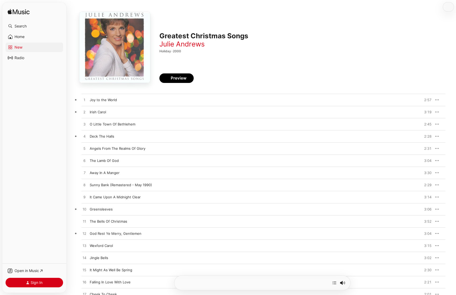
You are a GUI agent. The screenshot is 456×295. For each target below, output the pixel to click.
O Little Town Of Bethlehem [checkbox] (112, 124)
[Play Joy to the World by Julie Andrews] (84, 100)
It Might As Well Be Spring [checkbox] (111, 270)
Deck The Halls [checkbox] (102, 136)
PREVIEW (425, 99)
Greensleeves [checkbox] (101, 209)
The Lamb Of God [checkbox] (104, 160)
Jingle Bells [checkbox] (99, 258)
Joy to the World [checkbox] (103, 100)
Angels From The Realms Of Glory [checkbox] (117, 148)
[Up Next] (334, 283)
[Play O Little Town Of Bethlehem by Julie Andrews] (84, 124)
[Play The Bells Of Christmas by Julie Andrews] (84, 221)
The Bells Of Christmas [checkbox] (108, 221)
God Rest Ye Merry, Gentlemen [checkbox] (115, 233)
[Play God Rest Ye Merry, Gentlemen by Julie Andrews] (84, 233)
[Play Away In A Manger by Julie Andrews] (84, 173)
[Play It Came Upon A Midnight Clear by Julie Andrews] (84, 197)
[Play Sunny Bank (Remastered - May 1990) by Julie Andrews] (84, 185)
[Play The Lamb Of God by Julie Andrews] (84, 160)
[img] (19, 12)
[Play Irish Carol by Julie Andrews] (84, 112)
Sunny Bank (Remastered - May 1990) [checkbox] (121, 185)
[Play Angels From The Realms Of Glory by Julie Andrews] (84, 148)
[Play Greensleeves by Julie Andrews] (84, 209)
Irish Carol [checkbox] (98, 112)
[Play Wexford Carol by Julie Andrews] (84, 246)
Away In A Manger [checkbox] (105, 173)
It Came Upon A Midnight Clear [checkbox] (115, 197)
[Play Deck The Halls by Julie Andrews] (84, 136)
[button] (34, 26)
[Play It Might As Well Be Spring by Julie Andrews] (84, 270)
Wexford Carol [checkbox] (101, 246)
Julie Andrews (182, 44)
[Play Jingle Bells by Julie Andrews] (84, 258)
